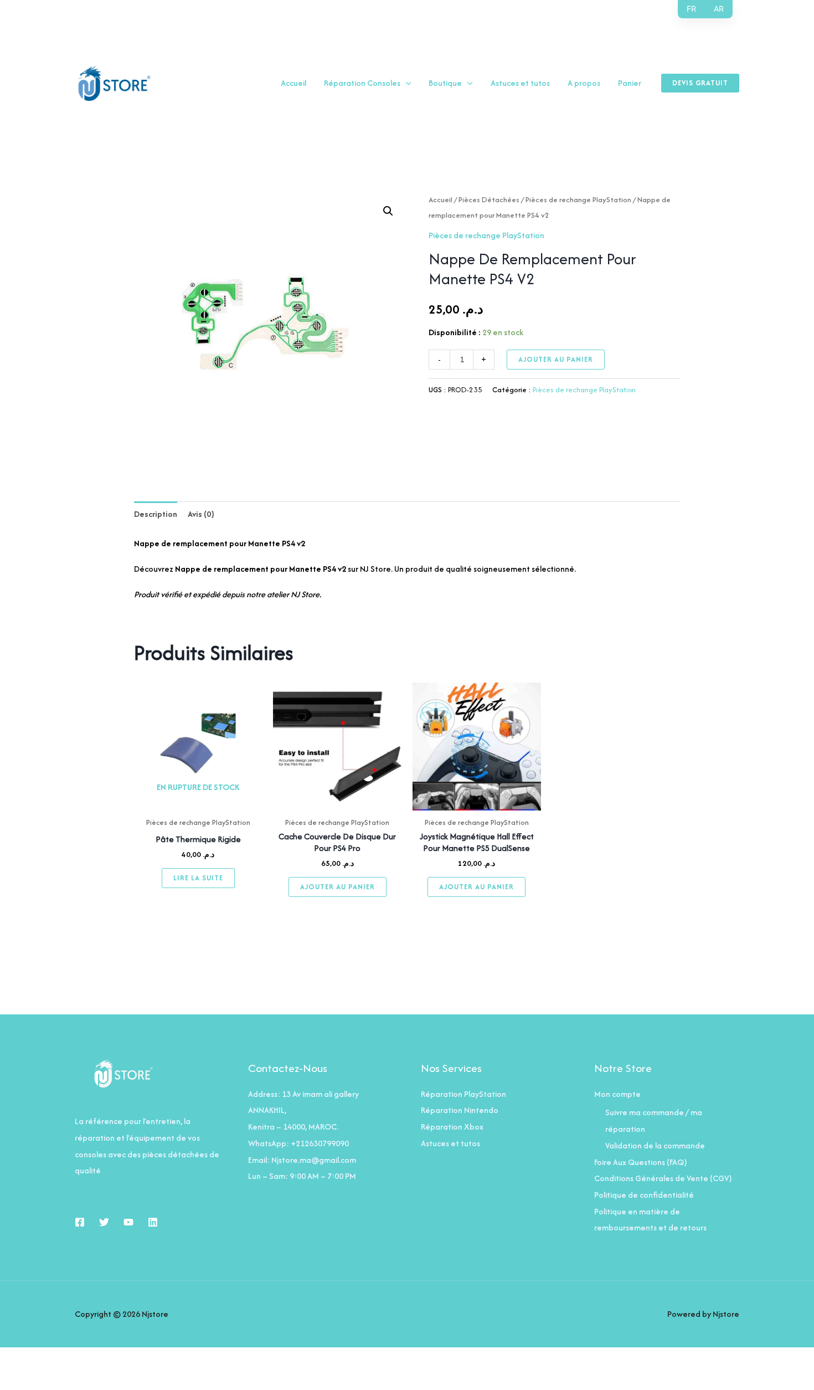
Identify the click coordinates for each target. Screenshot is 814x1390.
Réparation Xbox (452, 1126)
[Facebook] (80, 1222)
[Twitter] (104, 1222)
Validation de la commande (655, 1145)
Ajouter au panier (555, 359)
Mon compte (617, 1094)
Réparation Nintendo (459, 1110)
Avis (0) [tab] (201, 514)
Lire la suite (198, 878)
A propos (584, 83)
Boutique (445, 83)
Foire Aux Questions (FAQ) (640, 1162)
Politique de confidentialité (644, 1195)
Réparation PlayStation (463, 1094)
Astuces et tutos (520, 83)
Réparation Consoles (362, 83)
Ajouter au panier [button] (337, 886)
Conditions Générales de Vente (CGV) (663, 1178)
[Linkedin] (153, 1222)
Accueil (293, 83)
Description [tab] (155, 514)
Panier (629, 83)
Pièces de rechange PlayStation (578, 199)
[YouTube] (128, 1222)
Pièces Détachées (488, 199)
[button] (405, 83)
